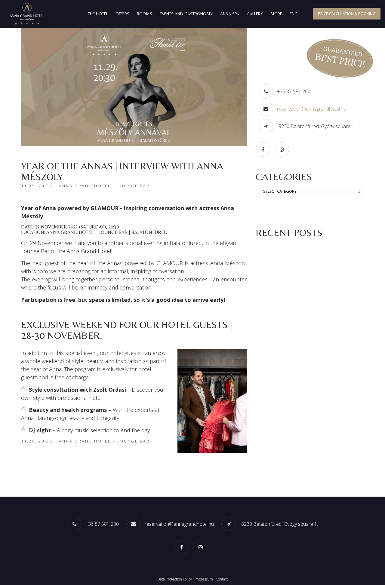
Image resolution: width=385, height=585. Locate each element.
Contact (222, 579)
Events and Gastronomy (186, 13)
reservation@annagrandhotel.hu (311, 109)
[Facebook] (264, 149)
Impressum (204, 579)
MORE (276, 13)
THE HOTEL (98, 13)
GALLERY (255, 13)
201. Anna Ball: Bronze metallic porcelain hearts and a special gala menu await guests (306, 254)
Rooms (144, 13)
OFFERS (122, 13)
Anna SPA (229, 13)
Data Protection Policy (174, 579)
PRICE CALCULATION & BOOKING (347, 13)
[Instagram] (283, 149)
